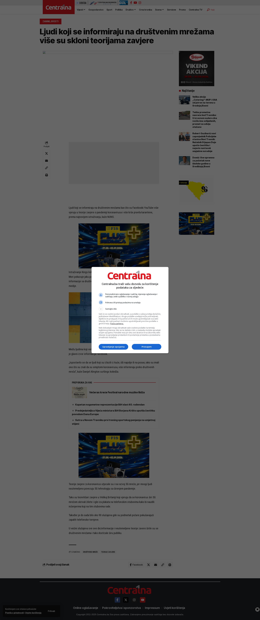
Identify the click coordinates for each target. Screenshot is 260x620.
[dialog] (130, 310)
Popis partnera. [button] (117, 323)
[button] (130, 309)
